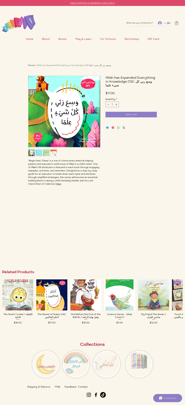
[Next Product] (179, 295)
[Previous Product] (6, 295)
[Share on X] (124, 127)
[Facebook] (96, 395)
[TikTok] (103, 395)
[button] (176, 23)
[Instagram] (89, 395)
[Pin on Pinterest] (113, 127)
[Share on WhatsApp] (118, 127)
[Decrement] (108, 104)
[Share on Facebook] (107, 127)
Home (31, 65)
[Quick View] (17, 294)
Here (58, 184)
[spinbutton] (112, 104)
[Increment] (117, 104)
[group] (92, 305)
